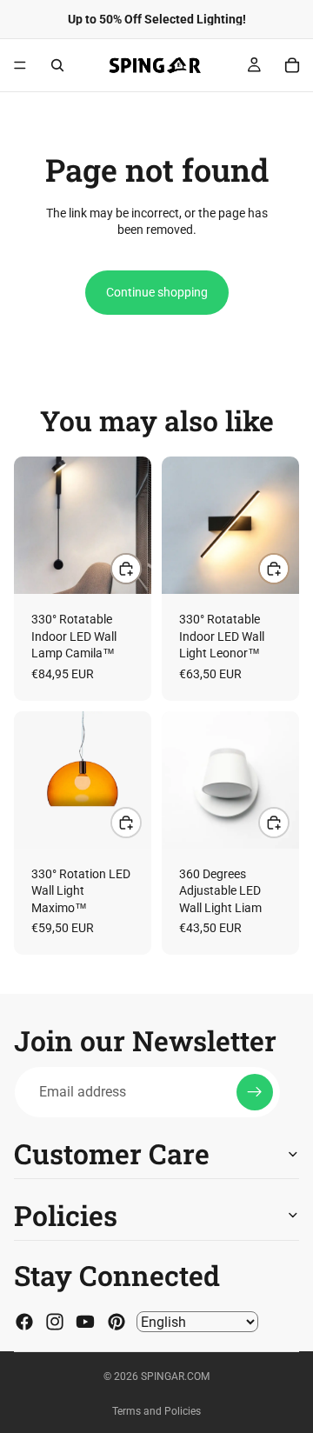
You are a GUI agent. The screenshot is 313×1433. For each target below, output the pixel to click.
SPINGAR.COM (175, 1376)
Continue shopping (157, 292)
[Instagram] (54, 1321)
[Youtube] (85, 1321)
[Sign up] (254, 1092)
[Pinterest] (116, 1321)
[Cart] (292, 65)
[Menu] (20, 65)
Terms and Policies (156, 1411)
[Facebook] (24, 1321)
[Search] (57, 65)
